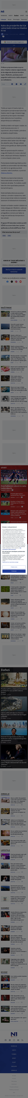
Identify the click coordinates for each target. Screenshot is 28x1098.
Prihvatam (14, 571)
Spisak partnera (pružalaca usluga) (10, 562)
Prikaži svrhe (14, 567)
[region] (14, 549)
